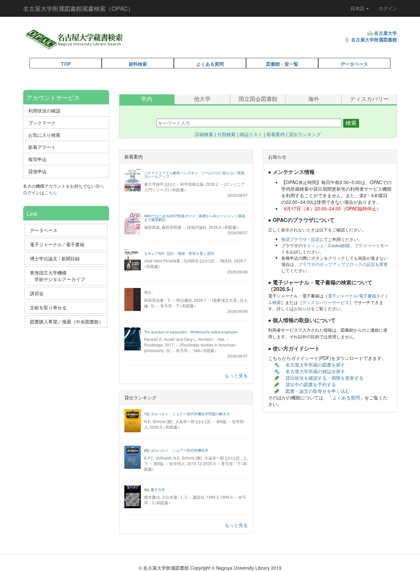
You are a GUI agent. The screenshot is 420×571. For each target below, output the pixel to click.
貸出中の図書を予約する (310, 384)
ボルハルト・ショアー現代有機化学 (179, 450)
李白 (147, 292)
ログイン (388, 8)
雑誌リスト (251, 134)
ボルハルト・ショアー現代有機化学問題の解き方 (190, 413)
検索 (351, 123)
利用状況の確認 (44, 110)
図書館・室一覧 (282, 63)
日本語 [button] (358, 8)
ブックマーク (42, 122)
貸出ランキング (305, 134)
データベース (354, 63)
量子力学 (158, 489)
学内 (146, 99)
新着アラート (42, 147)
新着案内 (275, 134)
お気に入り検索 (44, 134)
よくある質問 (210, 63)
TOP (66, 63)
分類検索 (226, 134)
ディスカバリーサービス (325, 302)
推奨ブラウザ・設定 (300, 239)
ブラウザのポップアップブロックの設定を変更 (343, 264)
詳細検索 (204, 134)
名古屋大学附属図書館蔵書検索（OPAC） (78, 8)
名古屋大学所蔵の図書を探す (315, 364)
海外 (313, 99)
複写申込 (37, 159)
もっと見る (236, 375)
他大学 (202, 99)
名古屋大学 (385, 33)
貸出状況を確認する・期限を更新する (324, 377)
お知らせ (302, 308)
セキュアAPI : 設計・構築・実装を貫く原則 (179, 253)
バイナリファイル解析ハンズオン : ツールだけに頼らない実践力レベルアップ (194, 174)
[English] (142, 46)
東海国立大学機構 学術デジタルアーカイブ (60, 275)
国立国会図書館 (258, 99)
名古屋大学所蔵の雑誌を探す (315, 371)
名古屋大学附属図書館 (374, 39)
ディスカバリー (369, 99)
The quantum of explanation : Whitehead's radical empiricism (191, 331)
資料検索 (138, 63)
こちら (50, 192)
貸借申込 (37, 171)
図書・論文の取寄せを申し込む (318, 391)
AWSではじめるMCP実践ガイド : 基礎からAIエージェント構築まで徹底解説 (194, 217)
